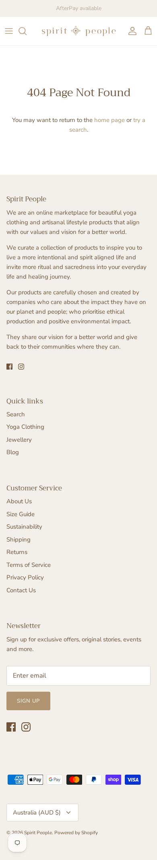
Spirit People (38, 832)
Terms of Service (28, 565)
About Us (19, 501)
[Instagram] (21, 367)
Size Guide (20, 514)
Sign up (28, 701)
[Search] (26, 31)
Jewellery (19, 440)
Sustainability (24, 527)
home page (109, 120)
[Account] (130, 31)
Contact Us (21, 590)
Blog (12, 452)
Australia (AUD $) (37, 812)
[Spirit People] (78, 31)
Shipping (18, 539)
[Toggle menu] (9, 31)
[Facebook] (9, 367)
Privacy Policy (25, 577)
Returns (16, 552)
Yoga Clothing (25, 427)
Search (15, 414)
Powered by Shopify (76, 832)
